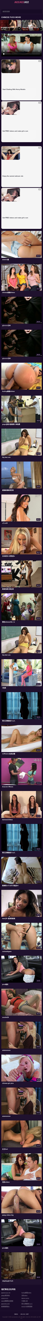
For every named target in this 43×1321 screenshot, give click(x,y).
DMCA (16, 1314)
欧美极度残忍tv (5, 1306)
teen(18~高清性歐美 (27, 1306)
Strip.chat (3, 29)
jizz (21, 2)
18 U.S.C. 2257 (25, 1314)
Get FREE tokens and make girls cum (8, 28)
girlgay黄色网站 (5, 1295)
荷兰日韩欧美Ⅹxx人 (27, 1303)
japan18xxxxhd (5, 1303)
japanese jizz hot (5, 1292)
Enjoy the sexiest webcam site (31, 28)
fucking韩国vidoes (26, 1292)
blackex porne (25, 1298)
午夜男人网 (25, 1301)
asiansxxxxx (4, 1298)
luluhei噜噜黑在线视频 (7, 1301)
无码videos (24, 1295)
